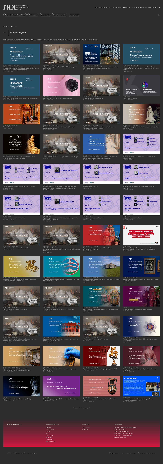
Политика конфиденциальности (147, 453)
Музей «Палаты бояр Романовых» (123, 435)
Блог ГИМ (85, 429)
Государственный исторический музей (125, 427)
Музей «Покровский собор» (121, 431)
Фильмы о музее (50, 441)
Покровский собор (99, 7)
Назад (76, 408)
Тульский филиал (154, 7)
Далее (86, 408)
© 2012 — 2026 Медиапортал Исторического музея (22, 453)
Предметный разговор (59, 15)
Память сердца (33, 15)
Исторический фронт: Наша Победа (15, 15)
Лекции (48, 431)
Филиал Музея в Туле (120, 437)
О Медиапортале (114, 453)
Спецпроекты (50, 429)
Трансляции (49, 439)
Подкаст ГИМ (86, 427)
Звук (47, 433)
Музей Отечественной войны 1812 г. (118, 7)
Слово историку (74, 15)
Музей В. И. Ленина (119, 429)
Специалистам (45, 15)
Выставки (48, 437)
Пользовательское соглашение (128, 453)
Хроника (48, 427)
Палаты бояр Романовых (139, 7)
